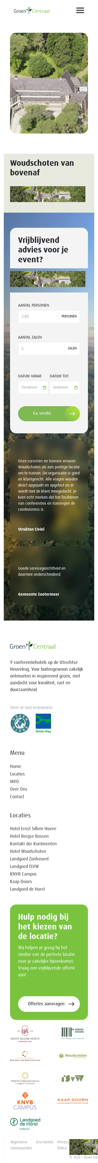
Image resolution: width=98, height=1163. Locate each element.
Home (15, 766)
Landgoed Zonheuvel (29, 859)
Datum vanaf (30, 376)
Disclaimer (45, 1142)
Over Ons (18, 789)
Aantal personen (33, 305)
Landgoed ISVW (24, 866)
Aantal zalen (30, 337)
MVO (14, 782)
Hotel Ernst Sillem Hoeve (33, 829)
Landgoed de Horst (27, 889)
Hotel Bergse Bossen (29, 836)
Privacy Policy (63, 1145)
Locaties (17, 774)
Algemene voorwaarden (21, 1145)
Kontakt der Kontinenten (33, 844)
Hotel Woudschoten (28, 851)
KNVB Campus (23, 874)
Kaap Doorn (21, 882)
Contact (17, 797)
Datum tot (59, 376)
